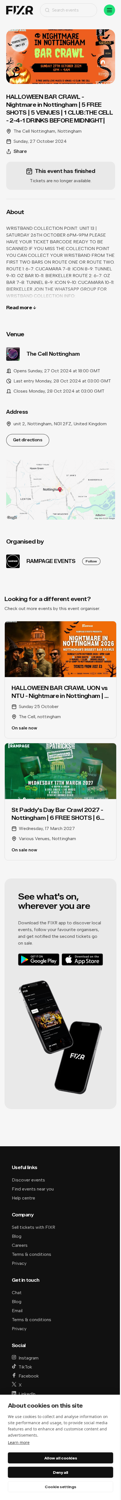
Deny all (60, 1472)
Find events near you (33, 1189)
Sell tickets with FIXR (33, 1227)
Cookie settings (60, 1487)
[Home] (19, 10)
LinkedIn (27, 1394)
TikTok (25, 1367)
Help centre (23, 1198)
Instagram (29, 1358)
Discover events (28, 1180)
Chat (17, 1292)
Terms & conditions (31, 1254)
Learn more (19, 1442)
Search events (65, 10)
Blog (16, 1236)
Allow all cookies (60, 1458)
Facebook (29, 1376)
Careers (20, 1245)
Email (17, 1310)
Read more (19, 307)
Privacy (19, 1263)
